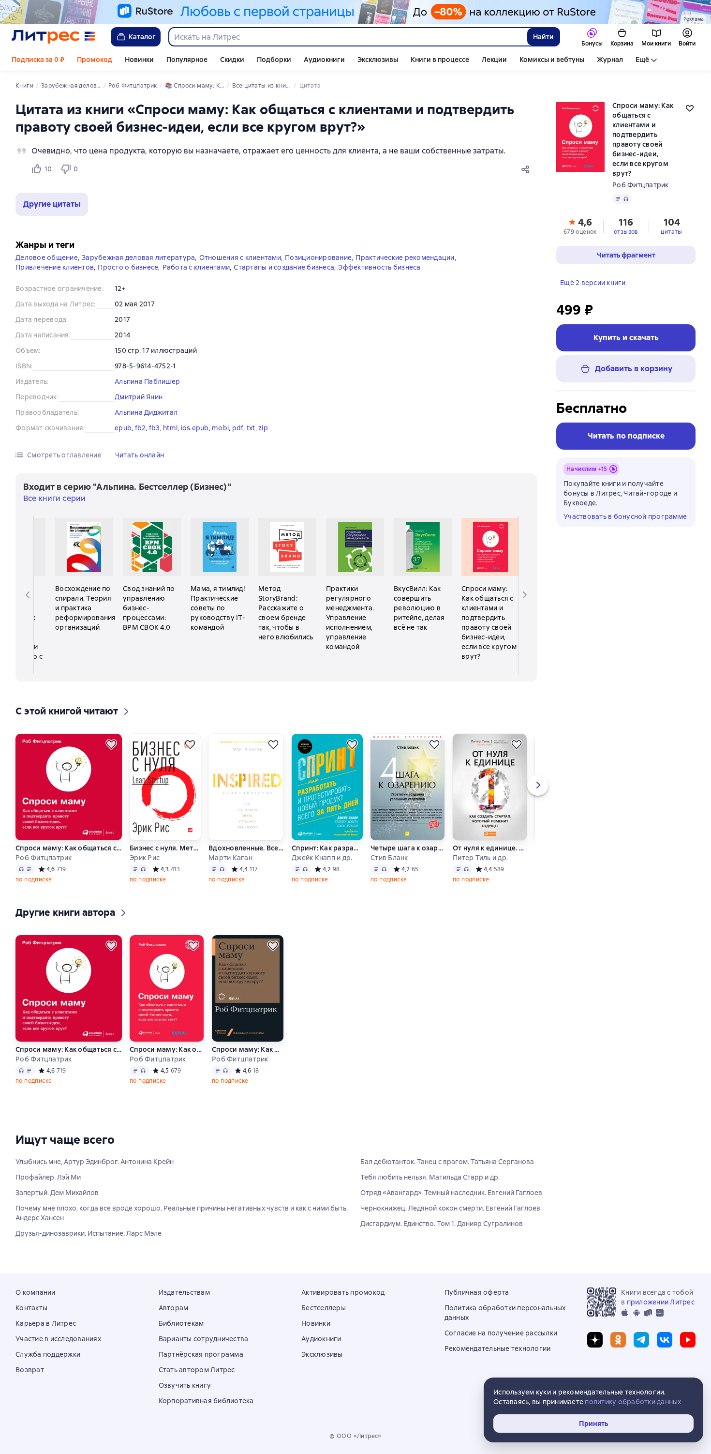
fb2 (140, 428)
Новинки (139, 59)
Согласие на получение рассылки (501, 1333)
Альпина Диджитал (146, 412)
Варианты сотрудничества (204, 1338)
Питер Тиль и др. (480, 857)
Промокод (94, 59)
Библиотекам (181, 1323)
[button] (51, 204)
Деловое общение (46, 257)
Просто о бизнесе (128, 267)
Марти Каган (230, 857)
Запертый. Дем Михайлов (57, 1192)
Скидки (232, 59)
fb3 (154, 428)
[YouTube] (688, 1340)
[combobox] (347, 36)
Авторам (174, 1307)
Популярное (186, 59)
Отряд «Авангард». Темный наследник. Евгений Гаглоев (451, 1192)
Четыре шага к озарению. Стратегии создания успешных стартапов (407, 848)
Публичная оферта (476, 1292)
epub (123, 428)
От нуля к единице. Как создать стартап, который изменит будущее (490, 848)
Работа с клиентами (196, 267)
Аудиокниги (324, 59)
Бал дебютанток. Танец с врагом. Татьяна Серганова (447, 1161)
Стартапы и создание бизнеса (284, 267)
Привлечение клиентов (54, 267)
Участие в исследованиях (58, 1338)
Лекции (494, 59)
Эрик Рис (145, 857)
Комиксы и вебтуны (551, 59)
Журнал (610, 59)
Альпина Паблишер (147, 381)
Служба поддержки (47, 1354)
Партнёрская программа (201, 1354)
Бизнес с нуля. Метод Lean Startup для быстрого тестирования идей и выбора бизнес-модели (165, 848)
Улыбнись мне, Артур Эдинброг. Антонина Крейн (94, 1161)
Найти (543, 36)
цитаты (671, 231)
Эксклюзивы (377, 59)
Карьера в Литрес (45, 1323)
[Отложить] (111, 744)
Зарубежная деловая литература (138, 257)
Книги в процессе (440, 59)
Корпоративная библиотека (206, 1400)
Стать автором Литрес (197, 1369)
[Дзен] (595, 1340)
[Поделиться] (527, 169)
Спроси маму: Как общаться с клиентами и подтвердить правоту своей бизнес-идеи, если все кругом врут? (68, 848)
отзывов (626, 231)
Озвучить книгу (185, 1385)
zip (263, 428)
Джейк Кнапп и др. (322, 857)
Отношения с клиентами (240, 257)
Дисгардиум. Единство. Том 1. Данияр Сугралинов (441, 1223)
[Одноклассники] (618, 1340)
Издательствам (184, 1292)
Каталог (142, 36)
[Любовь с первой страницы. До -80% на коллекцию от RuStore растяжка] (355, 12)
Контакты (31, 1307)
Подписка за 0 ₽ (38, 59)
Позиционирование (318, 257)
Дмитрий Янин (139, 397)
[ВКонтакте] (664, 1340)
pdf (238, 428)
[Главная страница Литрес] (53, 36)
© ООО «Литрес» (355, 1436)
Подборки (274, 59)
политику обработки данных (633, 1401)
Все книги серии (54, 498)
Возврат (29, 1369)
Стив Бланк (389, 857)
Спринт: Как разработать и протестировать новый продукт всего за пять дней (327, 848)
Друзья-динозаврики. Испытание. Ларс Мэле (88, 1233)
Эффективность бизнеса (379, 267)
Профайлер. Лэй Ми (48, 1177)
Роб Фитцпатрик (640, 185)
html (170, 428)
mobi (220, 428)
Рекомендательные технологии (497, 1348)
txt (251, 428)
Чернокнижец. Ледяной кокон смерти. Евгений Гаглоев (450, 1208)
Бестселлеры (323, 1307)
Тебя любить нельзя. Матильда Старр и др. (430, 1177)
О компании (35, 1292)
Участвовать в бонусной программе (625, 516)
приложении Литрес (661, 1302)
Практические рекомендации (405, 257)
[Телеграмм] (641, 1340)
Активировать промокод (343, 1292)
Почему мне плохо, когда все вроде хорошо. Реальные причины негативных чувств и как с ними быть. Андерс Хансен (181, 1213)
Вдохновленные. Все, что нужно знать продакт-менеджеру (246, 848)
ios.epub (195, 428)
